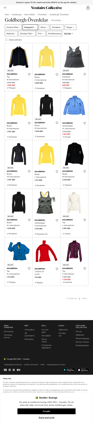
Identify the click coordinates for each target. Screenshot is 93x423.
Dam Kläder (29, 14)
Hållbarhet (80, 335)
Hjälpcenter (63, 329)
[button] (88, 7)
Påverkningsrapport (83, 338)
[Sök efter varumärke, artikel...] (5, 7)
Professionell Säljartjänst (47, 346)
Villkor (42, 364)
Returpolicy (29, 339)
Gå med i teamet (82, 342)
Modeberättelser (82, 345)
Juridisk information (31, 364)
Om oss (79, 331)
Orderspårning (30, 329)
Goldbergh (17, 14)
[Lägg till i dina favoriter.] (29, 74)
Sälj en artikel (44, 340)
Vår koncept (8, 331)
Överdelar (42, 14)
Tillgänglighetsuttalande (13, 364)
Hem (7, 14)
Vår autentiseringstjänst (32, 334)
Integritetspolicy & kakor (56, 364)
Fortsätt (46, 411)
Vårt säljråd (46, 335)
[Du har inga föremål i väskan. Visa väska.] (88, 7)
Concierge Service (8, 336)
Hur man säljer (45, 331)
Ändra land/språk (46, 417)
